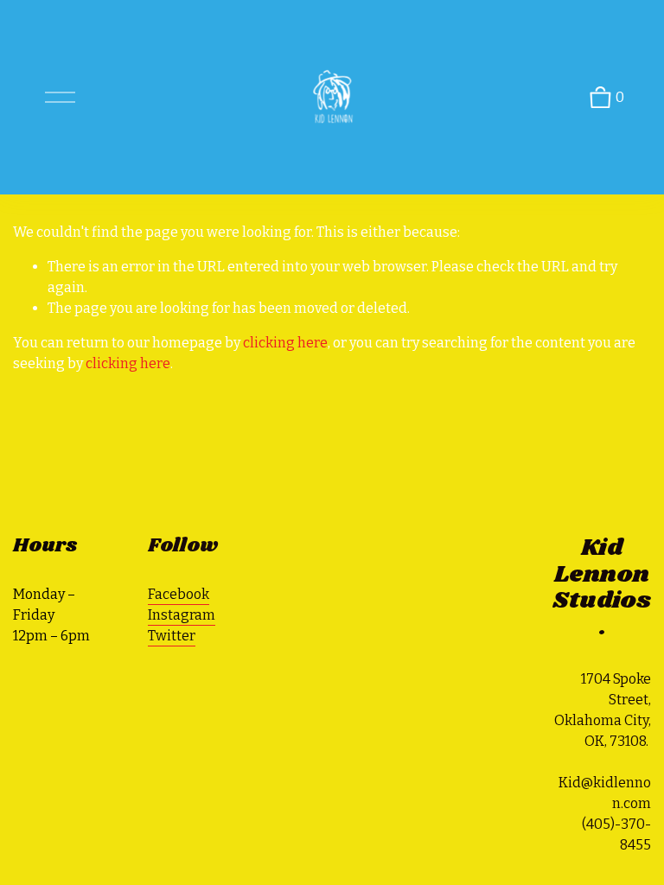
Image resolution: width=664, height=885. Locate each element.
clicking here (285, 342)
